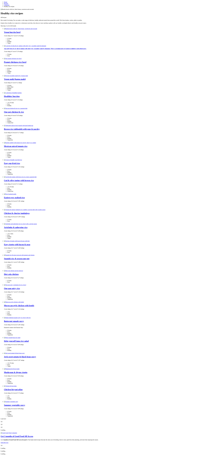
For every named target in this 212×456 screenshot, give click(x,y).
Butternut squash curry (14, 321)
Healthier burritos (12, 96)
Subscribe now (4, 442)
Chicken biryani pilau (13, 389)
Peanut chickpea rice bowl (15, 62)
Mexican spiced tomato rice (15, 146)
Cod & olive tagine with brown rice (19, 180)
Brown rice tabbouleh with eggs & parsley (22, 129)
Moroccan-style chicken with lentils (19, 305)
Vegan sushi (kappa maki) (15, 79)
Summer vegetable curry (14, 405)
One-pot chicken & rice (14, 112)
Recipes (6, 3)
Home (5, 2)
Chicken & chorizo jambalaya (16, 213)
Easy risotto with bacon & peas (17, 244)
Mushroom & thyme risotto (15, 372)
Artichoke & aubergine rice (15, 227)
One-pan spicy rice (12, 288)
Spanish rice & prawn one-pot (16, 259)
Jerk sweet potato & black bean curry (20, 357)
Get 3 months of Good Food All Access (17, 436)
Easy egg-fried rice (12, 163)
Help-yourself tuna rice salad (16, 341)
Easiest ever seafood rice (14, 197)
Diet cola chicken (11, 274)
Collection (6, 5)
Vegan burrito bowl (12, 32)
